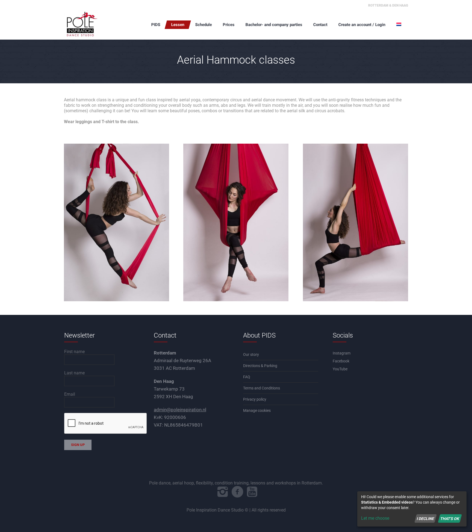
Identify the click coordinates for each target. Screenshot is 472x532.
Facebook (341, 361)
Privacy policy (254, 399)
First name (74, 351)
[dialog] (412, 509)
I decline (425, 518)
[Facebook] (237, 492)
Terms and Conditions (261, 388)
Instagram (341, 353)
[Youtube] (252, 492)
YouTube (340, 369)
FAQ (246, 377)
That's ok (450, 518)
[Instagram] (223, 492)
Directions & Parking (260, 365)
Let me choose (375, 518)
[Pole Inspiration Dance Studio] (91, 25)
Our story (251, 354)
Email (69, 394)
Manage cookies (257, 410)
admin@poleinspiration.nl (180, 409)
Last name (74, 373)
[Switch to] (399, 24)
